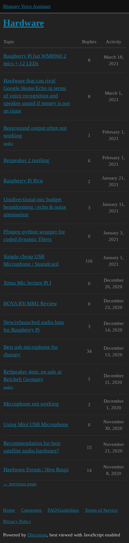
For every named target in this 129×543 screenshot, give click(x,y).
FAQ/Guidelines (63, 510)
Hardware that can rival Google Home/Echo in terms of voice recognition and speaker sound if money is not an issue (36, 96)
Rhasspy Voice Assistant (26, 6)
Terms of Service (101, 510)
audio (8, 143)
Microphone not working (31, 404)
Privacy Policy (17, 521)
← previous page (20, 483)
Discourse (37, 534)
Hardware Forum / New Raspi (36, 470)
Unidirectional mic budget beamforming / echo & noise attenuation (34, 206)
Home (9, 510)
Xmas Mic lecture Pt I (27, 283)
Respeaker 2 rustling (26, 160)
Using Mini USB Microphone (35, 424)
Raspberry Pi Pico (23, 181)
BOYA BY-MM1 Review (30, 303)
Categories (31, 510)
